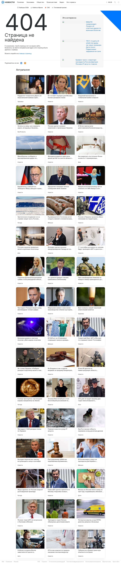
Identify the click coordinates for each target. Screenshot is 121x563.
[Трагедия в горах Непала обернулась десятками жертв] (60, 513)
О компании (9, 561)
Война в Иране (38, 7)
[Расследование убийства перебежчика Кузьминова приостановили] (60, 453)
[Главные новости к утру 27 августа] (60, 422)
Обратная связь (106, 561)
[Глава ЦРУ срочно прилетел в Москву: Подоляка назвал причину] (60, 483)
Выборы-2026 (24, 7)
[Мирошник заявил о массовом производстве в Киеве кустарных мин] (60, 301)
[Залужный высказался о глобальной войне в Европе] (91, 89)
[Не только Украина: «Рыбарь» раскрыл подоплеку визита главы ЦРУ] (30, 362)
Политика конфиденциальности (75, 561)
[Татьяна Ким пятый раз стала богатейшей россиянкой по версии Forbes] (60, 392)
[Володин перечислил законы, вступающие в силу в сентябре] (30, 453)
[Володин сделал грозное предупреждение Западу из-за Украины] (60, 241)
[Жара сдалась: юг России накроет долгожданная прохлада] (30, 483)
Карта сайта (116, 561)
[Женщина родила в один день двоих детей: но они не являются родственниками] (60, 150)
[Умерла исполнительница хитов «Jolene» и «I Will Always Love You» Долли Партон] (91, 180)
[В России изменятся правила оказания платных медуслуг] (60, 544)
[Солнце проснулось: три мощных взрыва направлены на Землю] (30, 392)
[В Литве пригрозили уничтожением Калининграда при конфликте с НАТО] (91, 119)
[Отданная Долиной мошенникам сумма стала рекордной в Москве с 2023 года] (30, 271)
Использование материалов (93, 561)
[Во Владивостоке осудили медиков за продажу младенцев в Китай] (60, 362)
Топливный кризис (60, 7)
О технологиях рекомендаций (57, 561)
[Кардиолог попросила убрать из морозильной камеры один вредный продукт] (30, 89)
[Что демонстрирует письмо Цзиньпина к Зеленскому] (60, 271)
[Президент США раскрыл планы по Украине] (30, 422)
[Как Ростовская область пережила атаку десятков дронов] (91, 422)
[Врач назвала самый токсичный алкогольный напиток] (91, 301)
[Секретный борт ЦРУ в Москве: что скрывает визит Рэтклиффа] (91, 332)
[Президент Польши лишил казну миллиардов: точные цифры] (30, 301)
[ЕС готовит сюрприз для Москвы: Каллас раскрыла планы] (60, 89)
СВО (48, 7)
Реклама (16, 561)
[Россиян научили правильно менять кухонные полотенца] (30, 241)
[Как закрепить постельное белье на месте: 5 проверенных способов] (91, 150)
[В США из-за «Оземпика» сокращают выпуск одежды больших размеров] (60, 332)
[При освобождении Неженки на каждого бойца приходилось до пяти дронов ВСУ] (91, 271)
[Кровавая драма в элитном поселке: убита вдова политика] (30, 332)
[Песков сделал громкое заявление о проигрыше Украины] (60, 119)
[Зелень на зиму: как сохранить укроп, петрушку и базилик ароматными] (30, 119)
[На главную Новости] (9, 2)
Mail (3, 561)
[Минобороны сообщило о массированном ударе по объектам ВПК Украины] (30, 150)
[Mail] (3, 2)
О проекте (44, 561)
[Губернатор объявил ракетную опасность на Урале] (91, 544)
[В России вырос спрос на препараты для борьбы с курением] (91, 453)
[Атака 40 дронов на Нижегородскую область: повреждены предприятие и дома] (91, 362)
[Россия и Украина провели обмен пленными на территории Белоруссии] (91, 210)
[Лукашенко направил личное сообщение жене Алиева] (60, 180)
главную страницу (25, 53)
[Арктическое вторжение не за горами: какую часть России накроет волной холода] (30, 210)
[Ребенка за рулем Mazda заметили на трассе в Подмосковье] (30, 544)
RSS (39, 561)
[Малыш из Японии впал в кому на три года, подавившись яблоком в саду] (91, 483)
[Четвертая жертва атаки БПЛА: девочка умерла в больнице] (91, 513)
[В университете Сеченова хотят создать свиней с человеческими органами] (60, 210)
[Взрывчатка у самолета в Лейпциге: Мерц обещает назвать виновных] (30, 180)
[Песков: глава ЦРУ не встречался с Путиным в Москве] (30, 513)
